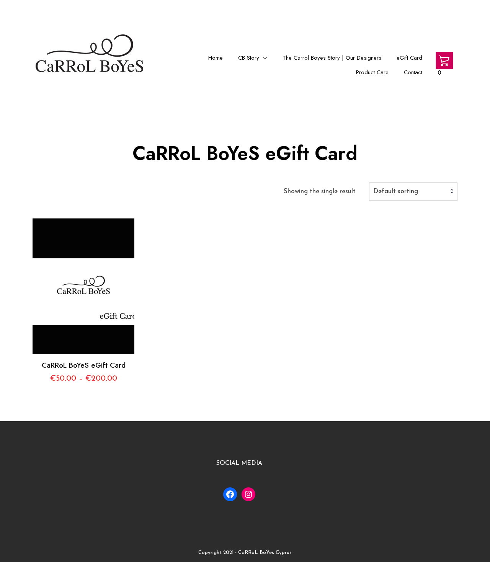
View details (83, 292)
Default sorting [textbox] (395, 191)
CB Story (248, 58)
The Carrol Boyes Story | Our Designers (332, 58)
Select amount (83, 269)
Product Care (372, 72)
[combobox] (413, 191)
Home (215, 58)
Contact (413, 72)
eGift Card (409, 58)
